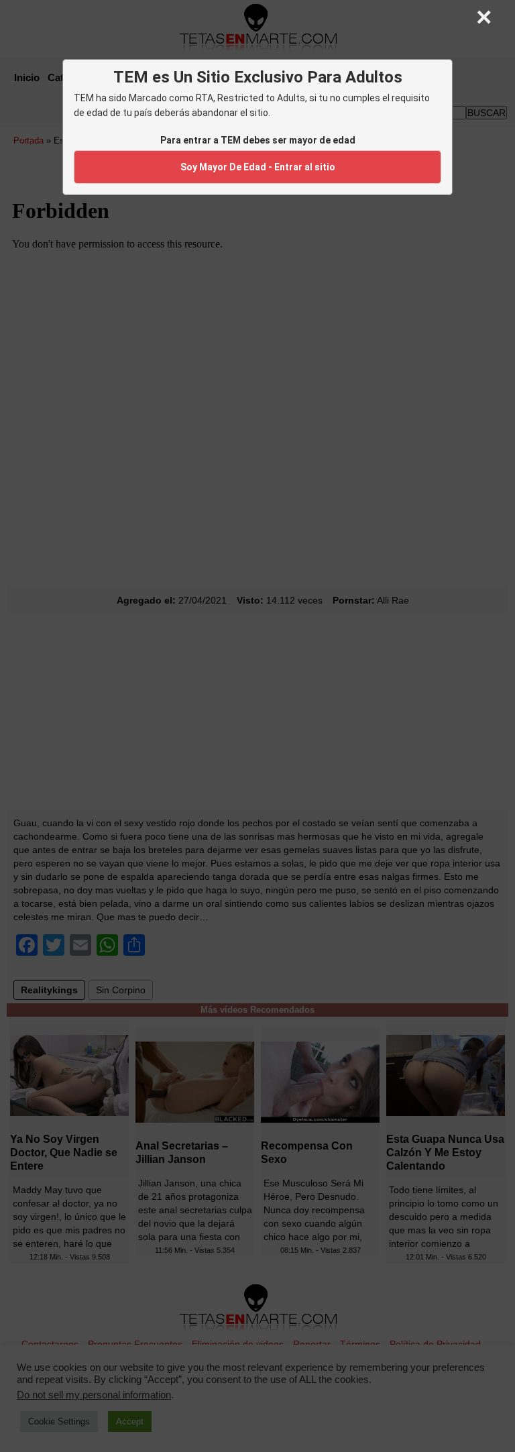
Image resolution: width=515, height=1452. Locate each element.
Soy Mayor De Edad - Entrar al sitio (257, 167)
